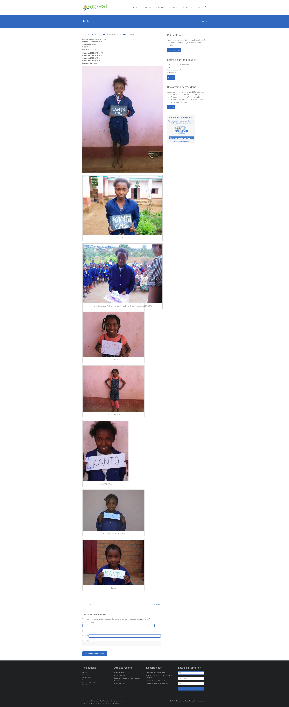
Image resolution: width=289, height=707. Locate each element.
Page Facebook (190, 701)
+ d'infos (171, 77)
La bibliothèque (87, 677)
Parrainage (173, 7)
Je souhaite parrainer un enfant (156, 672)
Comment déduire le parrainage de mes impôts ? (159, 676)
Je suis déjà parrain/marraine (156, 680)
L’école (84, 672)
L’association (146, 7)
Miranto (86, 605)
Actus (135, 7)
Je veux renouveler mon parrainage (157, 683)
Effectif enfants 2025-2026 (122, 672)
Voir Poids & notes (174, 50)
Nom (84, 631)
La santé (85, 685)
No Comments (130, 34)
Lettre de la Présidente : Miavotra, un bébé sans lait (127, 679)
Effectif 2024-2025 (120, 675)
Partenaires (180, 701)
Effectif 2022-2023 (120, 683)
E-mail (85, 636)
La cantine (85, 675)
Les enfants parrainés (113, 34)
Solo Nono (157, 605)
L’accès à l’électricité (88, 682)
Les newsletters (202, 701)
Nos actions (160, 7)
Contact (200, 7)
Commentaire (88, 623)
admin (87, 34)
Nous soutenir (188, 7)
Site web (85, 640)
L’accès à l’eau (87, 680)
